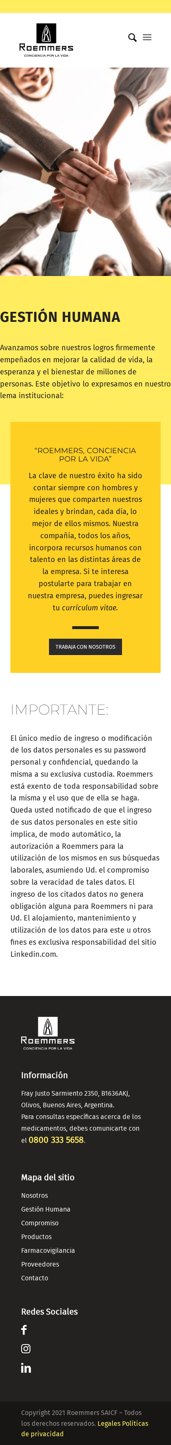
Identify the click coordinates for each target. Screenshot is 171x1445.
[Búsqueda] (128, 38)
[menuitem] (128, 35)
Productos (36, 1237)
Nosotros (34, 1195)
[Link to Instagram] (25, 1350)
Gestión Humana (46, 1209)
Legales (109, 1423)
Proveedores (40, 1264)
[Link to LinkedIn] (26, 1369)
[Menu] (147, 37)
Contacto (34, 1278)
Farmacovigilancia (48, 1250)
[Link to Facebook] (24, 1331)
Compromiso (40, 1223)
